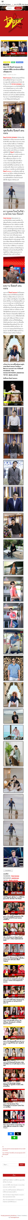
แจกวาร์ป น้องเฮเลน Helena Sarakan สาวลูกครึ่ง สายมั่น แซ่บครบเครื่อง (13, 1084)
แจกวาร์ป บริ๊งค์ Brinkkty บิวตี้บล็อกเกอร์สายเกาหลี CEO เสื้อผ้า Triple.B (13, 959)
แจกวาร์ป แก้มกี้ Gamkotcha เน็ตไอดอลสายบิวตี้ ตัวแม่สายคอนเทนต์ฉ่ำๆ (13, 918)
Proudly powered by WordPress (8, 1215)
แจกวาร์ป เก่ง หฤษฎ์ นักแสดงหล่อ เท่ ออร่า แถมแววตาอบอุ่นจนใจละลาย (13, 980)
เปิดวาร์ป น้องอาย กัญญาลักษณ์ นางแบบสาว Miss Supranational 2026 (13, 938)
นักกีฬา (13, 62)
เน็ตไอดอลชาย (20, 62)
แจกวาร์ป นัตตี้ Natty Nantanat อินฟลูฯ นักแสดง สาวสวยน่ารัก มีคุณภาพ (13, 1001)
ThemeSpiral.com (14, 1217)
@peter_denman (13, 880)
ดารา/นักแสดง (7, 62)
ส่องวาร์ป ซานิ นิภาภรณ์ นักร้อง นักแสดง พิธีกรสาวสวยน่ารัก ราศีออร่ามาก (14, 1126)
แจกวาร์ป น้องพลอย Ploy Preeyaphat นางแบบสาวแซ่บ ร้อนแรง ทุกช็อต (13, 1105)
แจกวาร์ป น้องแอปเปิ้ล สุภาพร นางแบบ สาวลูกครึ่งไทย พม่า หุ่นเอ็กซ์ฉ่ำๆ (13, 1043)
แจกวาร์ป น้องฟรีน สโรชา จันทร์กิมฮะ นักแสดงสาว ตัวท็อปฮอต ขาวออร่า (12, 1022)
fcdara (4, 74)
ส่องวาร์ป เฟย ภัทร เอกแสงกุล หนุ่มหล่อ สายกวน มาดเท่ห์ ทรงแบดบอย (13, 1149)
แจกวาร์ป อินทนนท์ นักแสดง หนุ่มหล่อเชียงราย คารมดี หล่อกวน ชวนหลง (14, 1063)
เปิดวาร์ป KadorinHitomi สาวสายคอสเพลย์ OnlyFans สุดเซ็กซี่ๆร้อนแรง (13, 1200)
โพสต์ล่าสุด (6, 64)
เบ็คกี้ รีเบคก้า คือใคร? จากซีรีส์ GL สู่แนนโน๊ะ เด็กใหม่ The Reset (13, 897)
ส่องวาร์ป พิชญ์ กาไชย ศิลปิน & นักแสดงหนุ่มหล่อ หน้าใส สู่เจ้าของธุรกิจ (13, 1153)
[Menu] (2, 1)
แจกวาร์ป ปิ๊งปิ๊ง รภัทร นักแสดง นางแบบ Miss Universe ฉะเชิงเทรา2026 (13, 1186)
